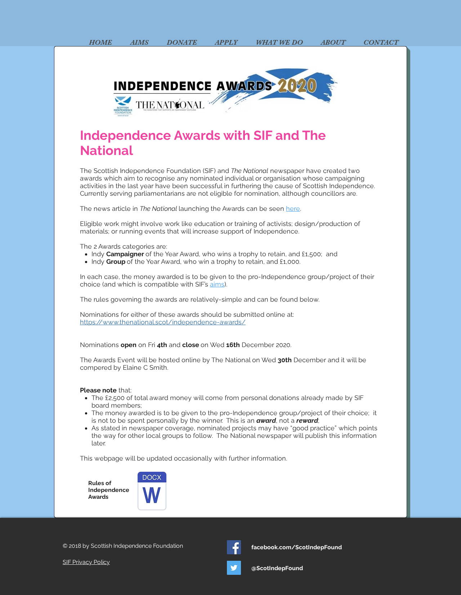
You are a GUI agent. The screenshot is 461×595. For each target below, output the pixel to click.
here (293, 208)
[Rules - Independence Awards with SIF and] (152, 492)
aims (217, 284)
